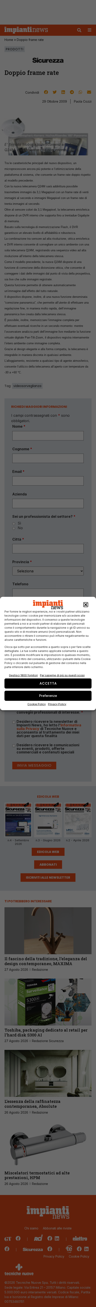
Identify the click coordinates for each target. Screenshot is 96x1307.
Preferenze (48, 696)
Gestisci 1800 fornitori (23, 675)
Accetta (48, 683)
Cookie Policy (36, 704)
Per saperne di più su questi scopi (62, 675)
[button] (85, 605)
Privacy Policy (57, 704)
